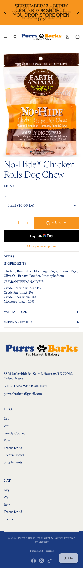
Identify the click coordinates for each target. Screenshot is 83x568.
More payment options (41, 246)
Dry (6, 419)
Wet (6, 426)
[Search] (15, 37)
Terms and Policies (42, 551)
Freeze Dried (13, 448)
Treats (8, 519)
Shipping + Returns (18, 322)
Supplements (13, 462)
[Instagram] (41, 560)
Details (9, 256)
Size (6, 196)
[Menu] (5, 37)
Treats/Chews (14, 455)
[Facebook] (33, 560)
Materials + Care (16, 312)
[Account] (67, 37)
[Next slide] (78, 13)
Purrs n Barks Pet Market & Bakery (40, 538)
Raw (7, 440)
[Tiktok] (49, 560)
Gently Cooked (15, 433)
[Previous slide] (5, 13)
